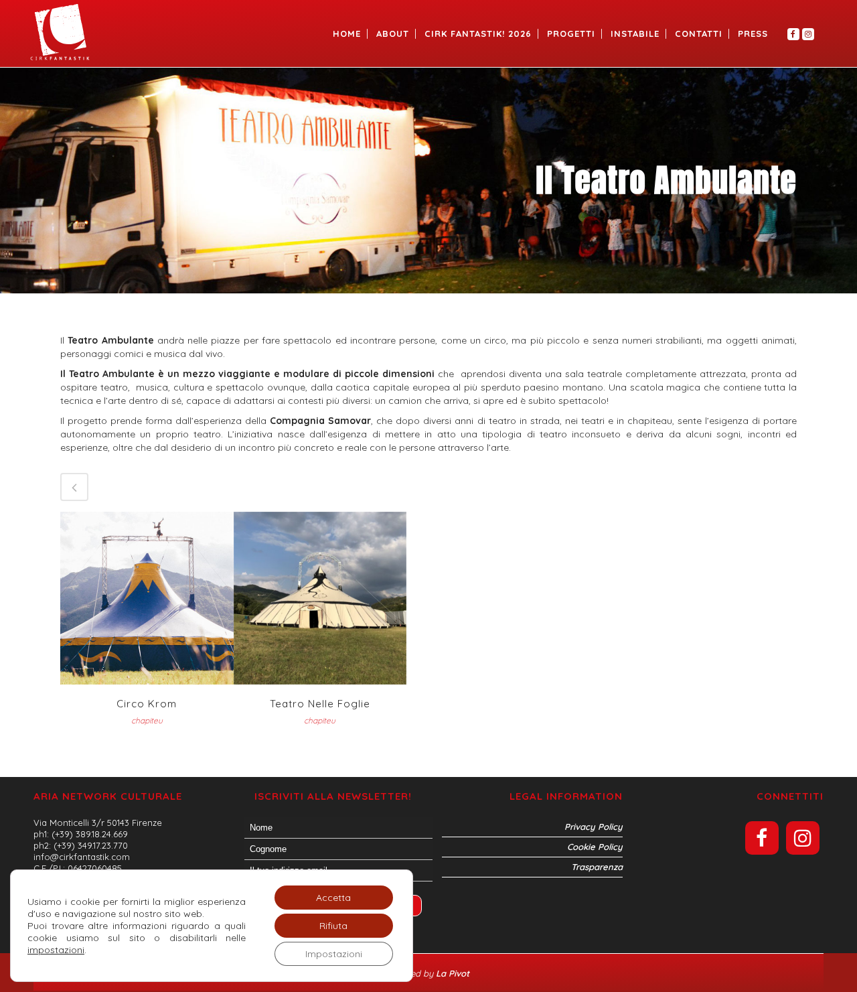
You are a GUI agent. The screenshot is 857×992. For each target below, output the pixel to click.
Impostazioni (333, 954)
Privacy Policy (593, 826)
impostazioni (55, 950)
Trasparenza (597, 866)
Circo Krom (146, 703)
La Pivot (454, 973)
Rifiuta (333, 926)
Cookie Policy (595, 846)
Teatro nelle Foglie (320, 703)
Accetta (333, 898)
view (147, 596)
